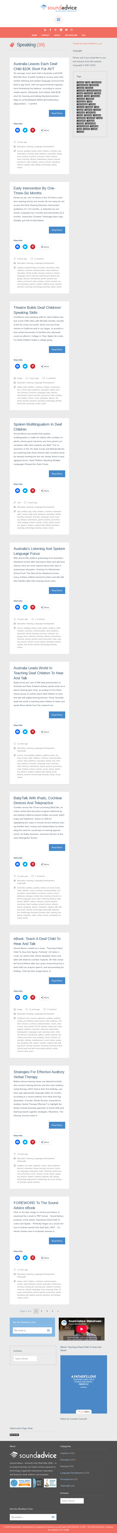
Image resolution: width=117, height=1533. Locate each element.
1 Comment (39, 259)
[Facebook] (50, 29)
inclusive (41, 156)
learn (19, 159)
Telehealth (21, 751)
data (30, 514)
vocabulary (53, 915)
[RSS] (45, 29)
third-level (21, 404)
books (44, 628)
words (19, 167)
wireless (36, 1182)
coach (32, 890)
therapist (34, 912)
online (32, 901)
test (49, 1179)
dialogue (29, 896)
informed (44, 1029)
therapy (53, 645)
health (34, 273)
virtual (39, 915)
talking (38, 165)
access (20, 151)
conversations (31, 893)
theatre (59, 401)
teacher (58, 284)
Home (34, 35)
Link (19, 503)
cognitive (36, 1166)
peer (40, 639)
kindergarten (22, 1032)
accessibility (29, 755)
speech (20, 165)
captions (51, 628)
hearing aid (29, 1287)
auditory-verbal (30, 151)
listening (34, 276)
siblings (28, 1040)
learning (25, 159)
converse (42, 893)
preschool (21, 162)
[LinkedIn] (61, 29)
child (39, 151)
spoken (27, 165)
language (21, 276)
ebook (31, 1026)
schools (48, 162)
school (41, 162)
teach (52, 284)
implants (27, 1029)
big (30, 511)
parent (50, 159)
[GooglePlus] (55, 29)
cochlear (53, 151)
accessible (91, 124)
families (44, 1026)
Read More (57, 113)
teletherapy (25, 912)
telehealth (47, 910)
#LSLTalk (21, 888)
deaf (36, 154)
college (46, 387)
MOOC (26, 901)
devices (20, 1168)
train (48, 912)
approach (41, 1018)
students (45, 1177)
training (46, 287)
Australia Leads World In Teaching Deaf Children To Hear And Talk (39, 673)
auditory (24, 511)
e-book (20, 1026)
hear (19, 156)
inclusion (33, 156)
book (39, 628)
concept (30, 154)
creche (24, 390)
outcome (20, 639)
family (59, 154)
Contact (45, 35)
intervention (53, 1029)
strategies (43, 907)
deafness (43, 154)
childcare (54, 1021)
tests (53, 1179)
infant (48, 156)
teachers (20, 287)
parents (57, 159)
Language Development (44, 147)
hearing (25, 156)
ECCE (37, 1026)
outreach (40, 901)
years (31, 1051)
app (18, 511)
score (33, 1174)
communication (39, 270)
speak (51, 522)
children (45, 151)
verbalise (27, 915)
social (36, 398)
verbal (54, 165)
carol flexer (50, 268)
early (26, 1026)
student (31, 772)
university (30, 404)
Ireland (54, 156)
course (49, 893)
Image (19, 378)
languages (33, 1171)
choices (25, 1024)
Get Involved (71, 35)
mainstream (42, 159)
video (34, 915)
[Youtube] (71, 29)
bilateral (30, 1021)
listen (19, 766)
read (28, 162)
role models (22, 398)
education (52, 154)
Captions (64, 1453)
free (55, 1026)
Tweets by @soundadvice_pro (87, 43)
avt (38, 268)
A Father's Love (23, 1018)
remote (41, 904)
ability (19, 387)
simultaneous (37, 1040)
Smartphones (66, 1479)
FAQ (83, 35)
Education (21, 147)
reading (34, 162)
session (39, 1174)
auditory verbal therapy (26, 268)
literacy (33, 159)
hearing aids (40, 1287)
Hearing (30, 147)
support (38, 525)
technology (45, 165)
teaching (28, 287)
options (41, 1035)
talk (32, 165)
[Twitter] (66, 29)
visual (57, 775)
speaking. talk (26, 1043)
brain (42, 268)
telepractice (32, 1179)
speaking (56, 162)
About (57, 35)
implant (20, 1029)
